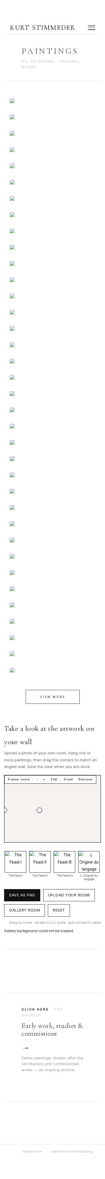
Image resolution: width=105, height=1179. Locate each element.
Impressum (32, 1151)
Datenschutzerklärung (72, 1151)
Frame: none (18, 779)
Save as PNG (22, 895)
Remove (85, 779)
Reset (59, 910)
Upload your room (69, 895)
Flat (54, 779)
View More (52, 697)
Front (68, 779)
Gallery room (24, 910)
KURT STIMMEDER (43, 28)
